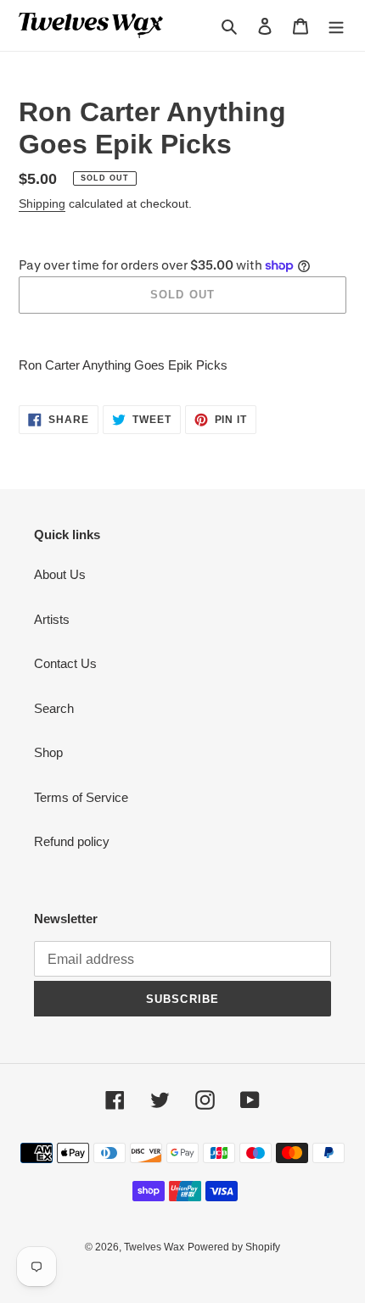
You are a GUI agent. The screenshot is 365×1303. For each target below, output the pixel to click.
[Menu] (336, 26)
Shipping (42, 203)
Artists (52, 619)
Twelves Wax (154, 1247)
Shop (48, 752)
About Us (60, 574)
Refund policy (72, 841)
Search (54, 708)
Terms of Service (81, 797)
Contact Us (65, 663)
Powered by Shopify (234, 1247)
